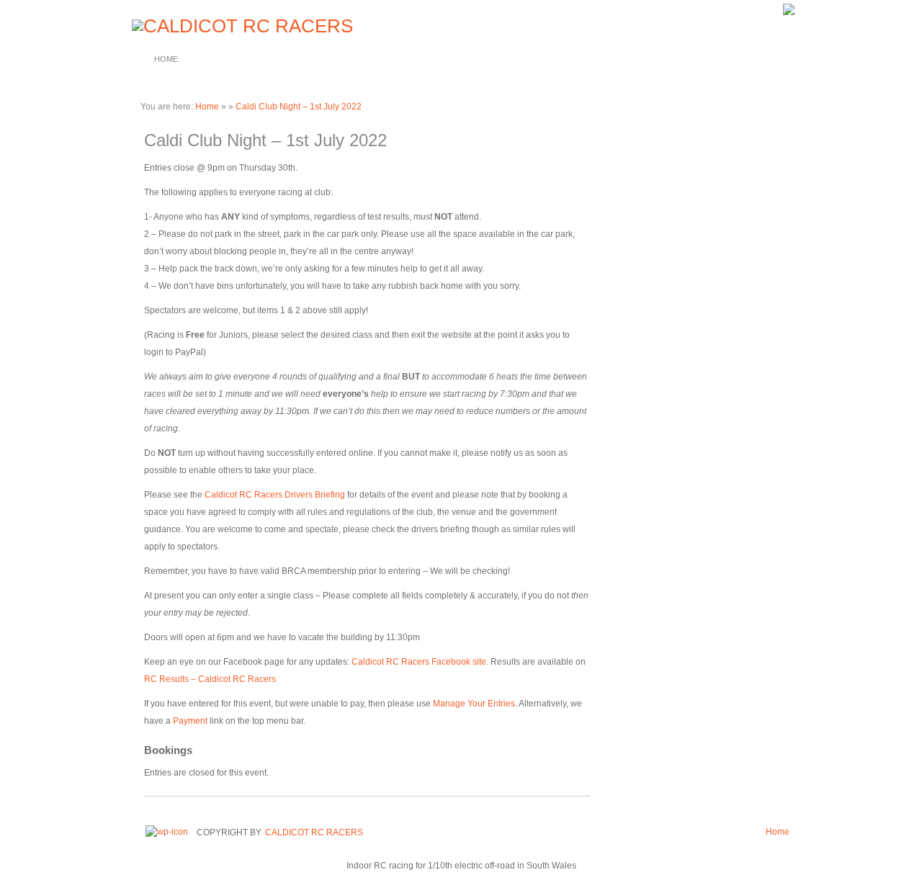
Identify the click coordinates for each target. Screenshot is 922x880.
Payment (190, 721)
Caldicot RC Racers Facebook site (419, 662)
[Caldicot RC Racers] (240, 25)
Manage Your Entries (474, 704)
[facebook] (789, 12)
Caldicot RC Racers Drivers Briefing (275, 495)
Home (166, 59)
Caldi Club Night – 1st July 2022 (299, 107)
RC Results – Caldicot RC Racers (210, 679)
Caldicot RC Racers (314, 832)
